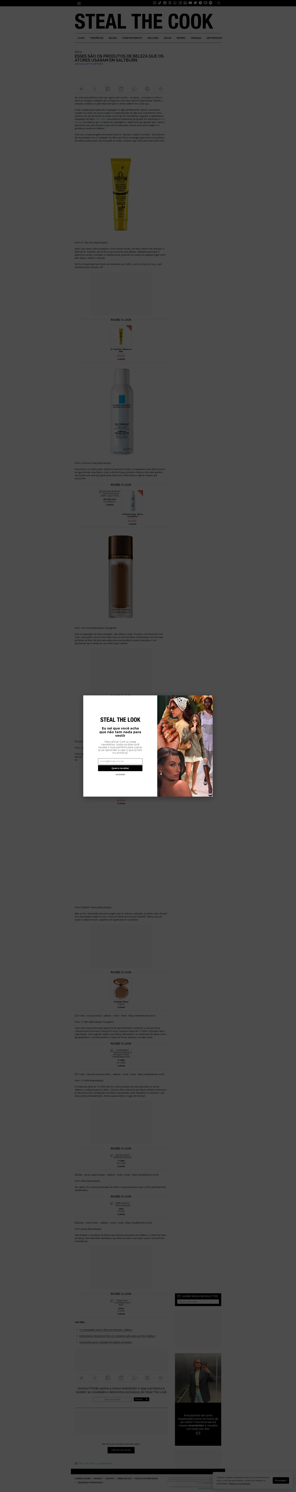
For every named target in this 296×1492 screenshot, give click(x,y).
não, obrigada (120, 774)
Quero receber (120, 768)
